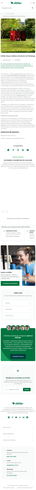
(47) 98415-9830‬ (12, 475)
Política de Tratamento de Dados (25, 487)
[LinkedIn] (23, 150)
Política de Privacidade (8, 487)
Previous (2, 211)
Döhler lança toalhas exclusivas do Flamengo (14, 16)
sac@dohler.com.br (12, 465)
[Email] (27, 150)
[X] (18, 150)
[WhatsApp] (8, 150)
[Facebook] (13, 150)
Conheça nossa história (10, 283)
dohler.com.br (21, 95)
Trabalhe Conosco (18, 356)
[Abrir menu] (2, 3)
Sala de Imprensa (10, 13)
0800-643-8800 (11, 456)
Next (7, 211)
